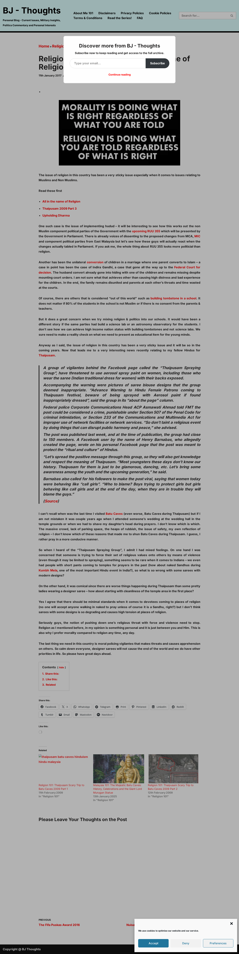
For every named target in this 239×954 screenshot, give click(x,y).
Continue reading (119, 74)
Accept (153, 943)
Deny (185, 943)
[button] (231, 923)
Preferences (218, 943)
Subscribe (157, 63)
